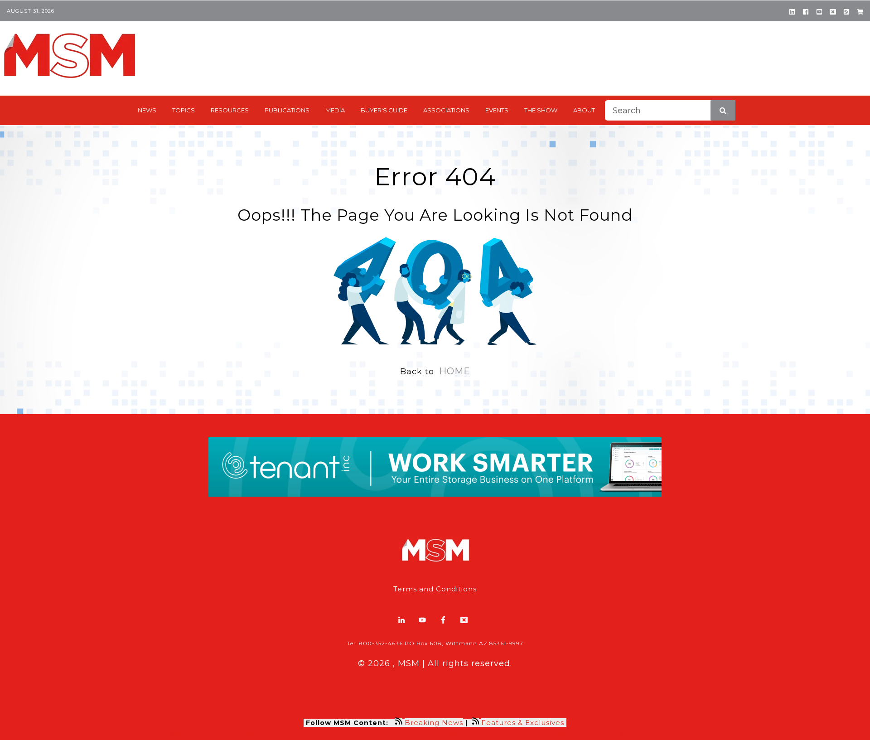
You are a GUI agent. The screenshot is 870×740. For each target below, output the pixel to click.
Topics (183, 110)
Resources (230, 110)
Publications (287, 110)
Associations (446, 110)
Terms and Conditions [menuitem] (435, 589)
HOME (454, 371)
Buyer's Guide (384, 110)
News (147, 110)
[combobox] (670, 110)
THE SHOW (540, 110)
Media (335, 110)
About (584, 110)
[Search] (722, 110)
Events (496, 110)
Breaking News (434, 722)
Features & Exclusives (523, 722)
